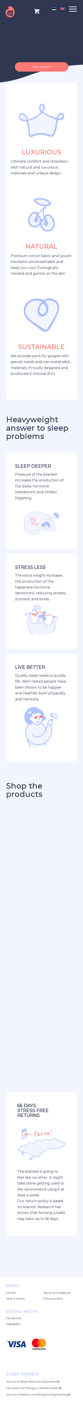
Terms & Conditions (57, 1292)
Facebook (13, 1318)
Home (10, 1292)
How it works (15, 1298)
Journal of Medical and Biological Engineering (36, 1394)
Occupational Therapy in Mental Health (32, 1388)
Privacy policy (53, 1298)
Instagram (13, 1324)
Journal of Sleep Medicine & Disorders (31, 1381)
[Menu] (71, 9)
